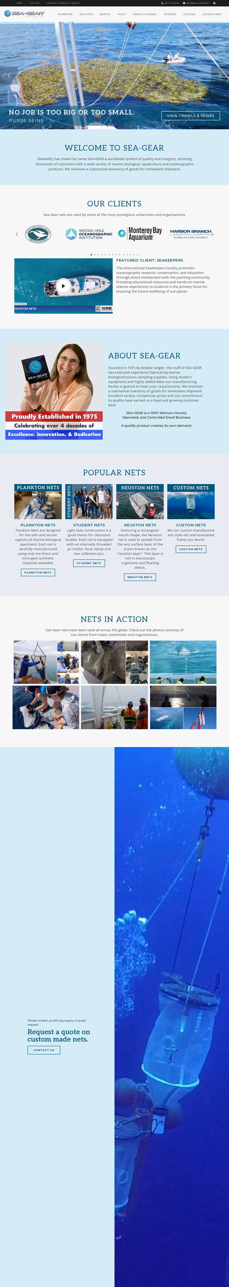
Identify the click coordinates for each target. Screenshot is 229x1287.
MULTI (122, 14)
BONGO (105, 14)
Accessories (212, 14)
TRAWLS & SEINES (145, 14)
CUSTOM (189, 14)
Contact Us (44, 1050)
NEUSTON (86, 14)
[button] (16, 234)
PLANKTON (65, 14)
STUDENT (170, 14)
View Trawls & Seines (191, 116)
